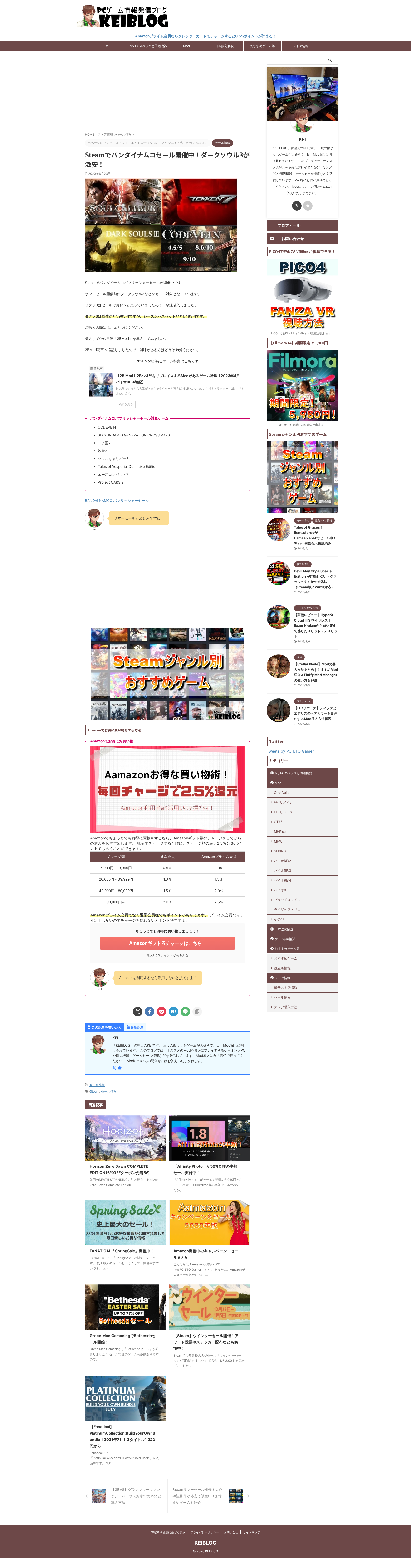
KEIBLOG (205, 1543)
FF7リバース (283, 812)
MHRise (280, 831)
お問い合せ (231, 1532)
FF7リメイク (283, 802)
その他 (279, 919)
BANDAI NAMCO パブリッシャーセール (117, 500)
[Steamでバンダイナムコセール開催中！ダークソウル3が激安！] (173, 1011)
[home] (120, 1068)
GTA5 (278, 822)
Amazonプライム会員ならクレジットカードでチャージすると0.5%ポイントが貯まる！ (205, 36)
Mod (186, 46)
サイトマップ (251, 1532)
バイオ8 (280, 890)
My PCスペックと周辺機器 (148, 46)
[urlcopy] (197, 1011)
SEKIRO (280, 851)
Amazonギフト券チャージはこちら (165, 943)
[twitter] (137, 1011)
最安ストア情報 (285, 987)
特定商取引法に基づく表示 (168, 1532)
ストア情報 (300, 46)
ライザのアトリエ (287, 909)
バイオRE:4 (282, 880)
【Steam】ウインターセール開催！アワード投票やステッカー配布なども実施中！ (206, 1342)
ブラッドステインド (289, 900)
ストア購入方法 (285, 1007)
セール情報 (97, 1085)
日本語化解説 (224, 46)
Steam (94, 1091)
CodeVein (281, 792)
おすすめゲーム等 (262, 46)
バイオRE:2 (282, 861)
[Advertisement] (167, 93)
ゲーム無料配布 (285, 939)
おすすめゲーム (285, 958)
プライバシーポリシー (204, 1532)
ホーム (110, 46)
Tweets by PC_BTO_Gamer (290, 751)
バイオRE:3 (282, 870)
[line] (185, 1011)
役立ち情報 (282, 968)
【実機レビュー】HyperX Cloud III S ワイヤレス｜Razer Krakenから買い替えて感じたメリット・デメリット (315, 625)
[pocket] (161, 1011)
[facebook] (149, 1011)
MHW (278, 841)
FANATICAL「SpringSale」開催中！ (122, 1251)
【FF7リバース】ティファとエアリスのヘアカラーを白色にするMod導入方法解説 (315, 713)
